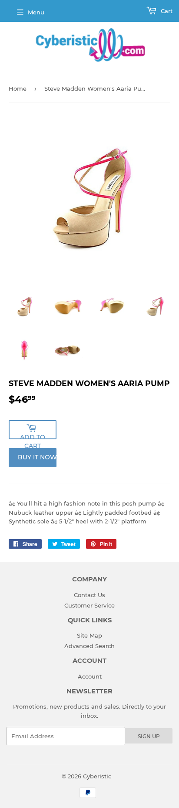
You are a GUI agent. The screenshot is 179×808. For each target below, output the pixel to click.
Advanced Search (89, 645)
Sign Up (149, 736)
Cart (165, 10)
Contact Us (89, 594)
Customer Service (89, 605)
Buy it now (37, 457)
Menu (36, 12)
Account (90, 676)
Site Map (89, 635)
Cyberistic (97, 776)
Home (18, 88)
